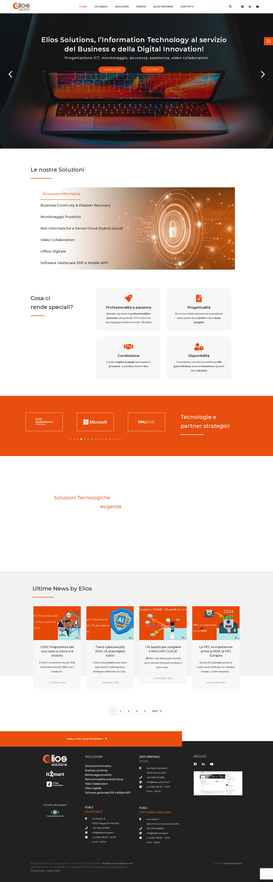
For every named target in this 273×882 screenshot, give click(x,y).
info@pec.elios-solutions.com (117, 863)
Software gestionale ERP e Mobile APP (108, 792)
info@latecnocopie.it (103, 832)
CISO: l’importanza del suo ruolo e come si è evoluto (57, 651)
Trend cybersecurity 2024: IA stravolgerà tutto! (110, 651)
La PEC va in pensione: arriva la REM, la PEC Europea (216, 651)
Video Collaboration (57, 240)
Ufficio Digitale (53, 251)
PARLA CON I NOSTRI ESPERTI (85, 739)
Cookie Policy (53, 871)
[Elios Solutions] (21, 6)
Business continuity (96, 770)
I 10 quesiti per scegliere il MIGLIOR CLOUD (163, 649)
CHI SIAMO (101, 6)
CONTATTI (187, 6)
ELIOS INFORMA (163, 6)
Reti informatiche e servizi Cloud (104, 779)
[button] (71, 439)
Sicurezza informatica (61, 194)
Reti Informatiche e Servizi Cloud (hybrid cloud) (81, 228)
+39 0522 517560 (101, 827)
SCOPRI (43, 529)
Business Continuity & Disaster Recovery (75, 205)
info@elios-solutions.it (158, 782)
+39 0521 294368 (155, 777)
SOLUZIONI (122, 6)
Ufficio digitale (93, 788)
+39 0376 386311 (155, 828)
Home (83, 6)
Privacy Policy (38, 871)
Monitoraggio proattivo (98, 774)
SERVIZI (141, 6)
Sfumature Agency (232, 863)
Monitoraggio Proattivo (60, 217)
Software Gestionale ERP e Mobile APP (74, 263)
